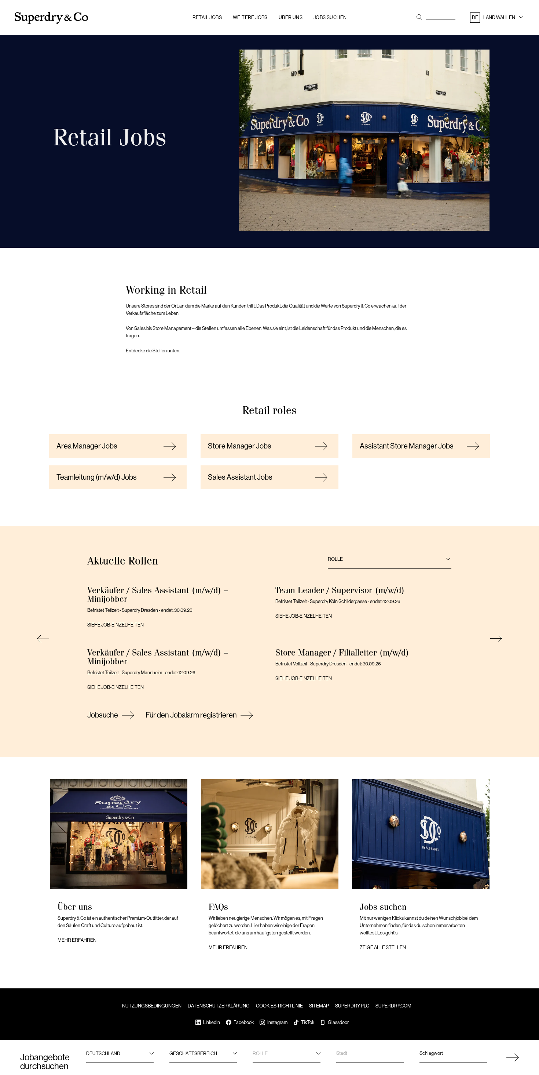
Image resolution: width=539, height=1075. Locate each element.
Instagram (277, 1022)
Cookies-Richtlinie (279, 1006)
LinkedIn (211, 1022)
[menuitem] (497, 19)
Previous (44, 639)
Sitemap (319, 1006)
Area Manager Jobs (86, 446)
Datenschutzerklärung (219, 1006)
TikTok (307, 1022)
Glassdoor (338, 1022)
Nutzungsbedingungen (152, 1006)
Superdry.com (393, 1006)
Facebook (244, 1022)
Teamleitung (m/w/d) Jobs (96, 477)
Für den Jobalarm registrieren (191, 715)
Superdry (51, 18)
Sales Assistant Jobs (240, 477)
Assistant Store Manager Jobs (407, 446)
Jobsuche (102, 715)
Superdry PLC (352, 1006)
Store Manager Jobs (239, 446)
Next (495, 639)
